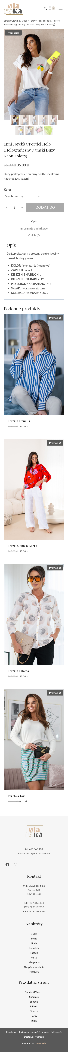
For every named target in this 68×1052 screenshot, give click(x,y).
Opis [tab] (34, 221)
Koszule (34, 952)
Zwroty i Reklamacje (52, 1032)
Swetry (34, 1011)
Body (34, 943)
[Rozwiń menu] (60, 8)
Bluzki (34, 933)
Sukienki (34, 1006)
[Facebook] (7, 864)
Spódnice (34, 996)
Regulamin (11, 1032)
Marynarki (34, 962)
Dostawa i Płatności (34, 1036)
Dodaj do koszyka (45, 208)
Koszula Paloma (18, 671)
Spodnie (34, 1001)
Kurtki (34, 957)
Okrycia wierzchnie (34, 967)
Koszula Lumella (19, 421)
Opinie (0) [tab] (34, 235)
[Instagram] (15, 864)
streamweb (40, 1043)
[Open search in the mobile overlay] (45, 8)
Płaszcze (34, 971)
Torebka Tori (16, 796)
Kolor (7, 189)
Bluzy (34, 938)
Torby (34, 1015)
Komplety (34, 948)
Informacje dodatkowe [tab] (34, 228)
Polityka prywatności (29, 1032)
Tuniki (34, 1020)
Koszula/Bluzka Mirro (22, 546)
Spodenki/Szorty (34, 992)
